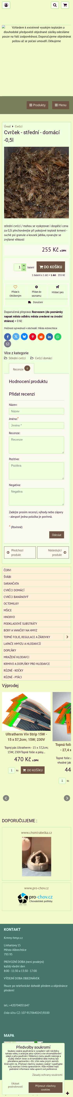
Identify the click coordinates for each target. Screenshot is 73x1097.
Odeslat (56, 535)
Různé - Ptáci (13, 677)
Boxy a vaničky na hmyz (20, 630)
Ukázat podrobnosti (15, 1085)
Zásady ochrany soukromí (47, 1075)
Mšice (8, 610)
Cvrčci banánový (16, 597)
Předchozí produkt (17, 552)
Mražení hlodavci (16, 657)
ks (17, 770)
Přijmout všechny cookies (45, 1087)
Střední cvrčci (17, 358)
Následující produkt (55, 552)
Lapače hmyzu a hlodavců (22, 644)
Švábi (7, 577)
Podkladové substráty (20, 624)
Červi (7, 570)
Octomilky (11, 603)
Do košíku (52, 266)
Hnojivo (9, 617)
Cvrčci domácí (43, 358)
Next (67, 798)
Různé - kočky (13, 670)
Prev (6, 798)
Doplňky (10, 650)
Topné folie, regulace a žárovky (27, 637)
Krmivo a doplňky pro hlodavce (27, 664)
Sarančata (11, 583)
